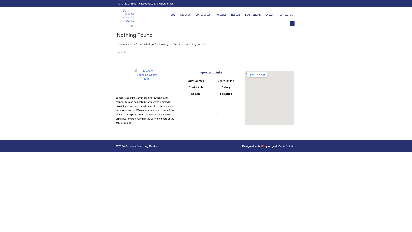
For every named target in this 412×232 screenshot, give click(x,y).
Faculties (220, 15)
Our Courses (203, 15)
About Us (185, 15)
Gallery (270, 15)
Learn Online (253, 15)
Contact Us (286, 15)
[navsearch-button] (292, 23)
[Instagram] (292, 3)
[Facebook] (285, 3)
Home (172, 15)
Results (235, 15)
